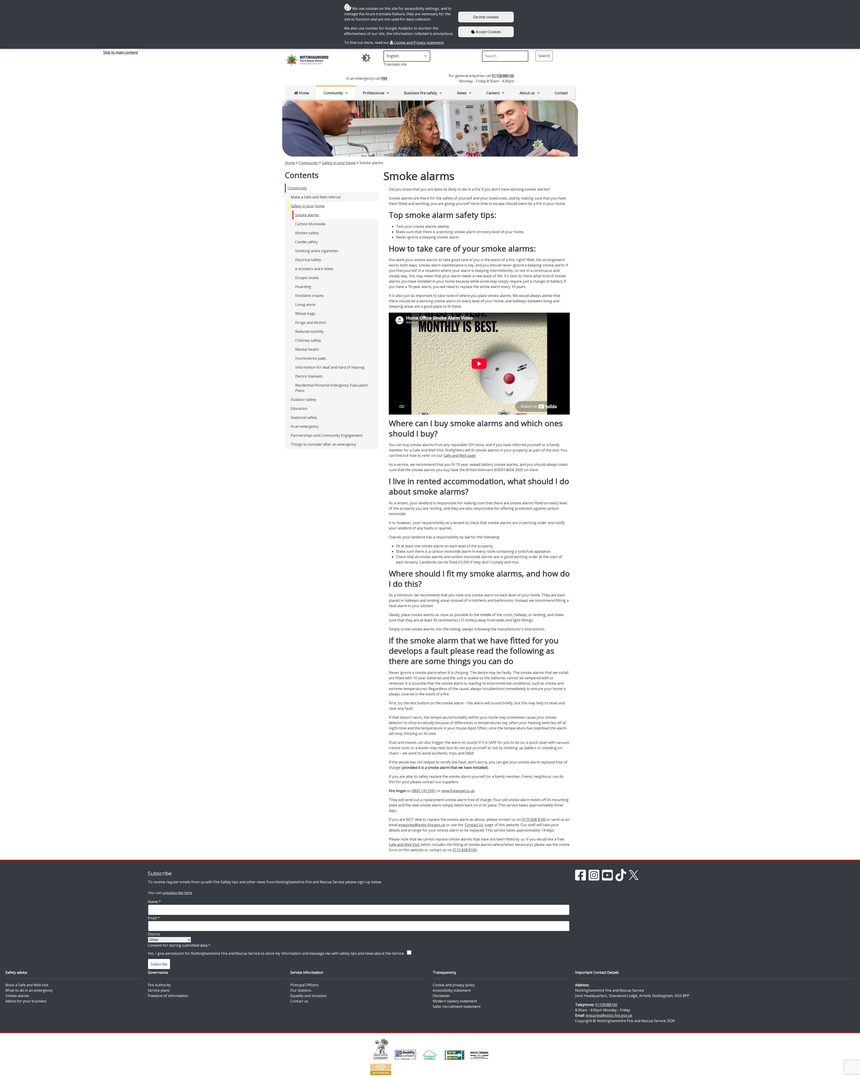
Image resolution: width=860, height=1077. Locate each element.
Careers (493, 92)
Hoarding (303, 286)
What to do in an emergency (29, 990)
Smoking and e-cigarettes (316, 250)
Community (333, 92)
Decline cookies (486, 17)
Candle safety (306, 241)
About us (527, 92)
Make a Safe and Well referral (315, 197)
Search (544, 55)
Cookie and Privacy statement (419, 42)
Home (303, 92)
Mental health (307, 349)
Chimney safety (308, 340)
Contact (561, 92)
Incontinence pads (310, 358)
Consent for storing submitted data (179, 945)
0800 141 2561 (424, 790)
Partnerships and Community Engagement (326, 435)
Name (154, 901)
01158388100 (503, 75)
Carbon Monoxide (310, 223)
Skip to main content (120, 52)
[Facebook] (580, 874)
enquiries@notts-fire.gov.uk (422, 824)
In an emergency (305, 426)
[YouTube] (607, 874)
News (462, 92)
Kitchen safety (307, 232)
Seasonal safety (304, 417)
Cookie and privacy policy (454, 984)
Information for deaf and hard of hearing (329, 367)
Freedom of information (168, 995)
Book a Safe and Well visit (26, 984)
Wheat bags (305, 313)
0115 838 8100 (534, 819)
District (154, 934)
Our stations (300, 990)
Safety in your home (339, 162)
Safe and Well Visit (404, 844)
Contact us (299, 1001)
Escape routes (307, 277)
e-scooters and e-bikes (314, 268)
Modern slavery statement (455, 1001)
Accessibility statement (452, 990)
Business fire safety (420, 92)
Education (299, 408)
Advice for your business (26, 1001)
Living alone (305, 304)
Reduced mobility (309, 331)
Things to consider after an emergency (323, 444)
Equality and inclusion (308, 995)
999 (384, 78)
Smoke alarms (307, 215)
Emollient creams (309, 295)
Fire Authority (159, 984)
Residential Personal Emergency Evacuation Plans (331, 388)
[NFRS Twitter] (634, 874)
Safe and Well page (460, 455)
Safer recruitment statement (457, 1006)
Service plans (159, 990)
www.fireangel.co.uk (458, 790)
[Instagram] (594, 874)
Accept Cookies (488, 31)
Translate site (395, 64)
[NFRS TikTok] (620, 874)
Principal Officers (304, 984)
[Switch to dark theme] (366, 58)
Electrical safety (308, 259)
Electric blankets (308, 376)
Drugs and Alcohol (310, 322)
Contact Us (474, 824)
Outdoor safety (303, 399)
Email (154, 918)
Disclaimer (441, 995)
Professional (373, 92)
